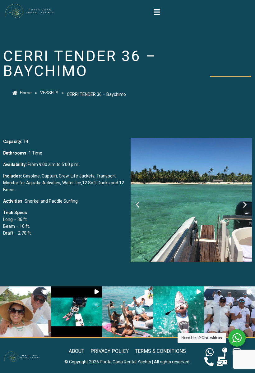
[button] (156, 12)
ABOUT (76, 351)
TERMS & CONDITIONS (160, 351)
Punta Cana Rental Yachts (125, 361)
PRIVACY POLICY (109, 351)
